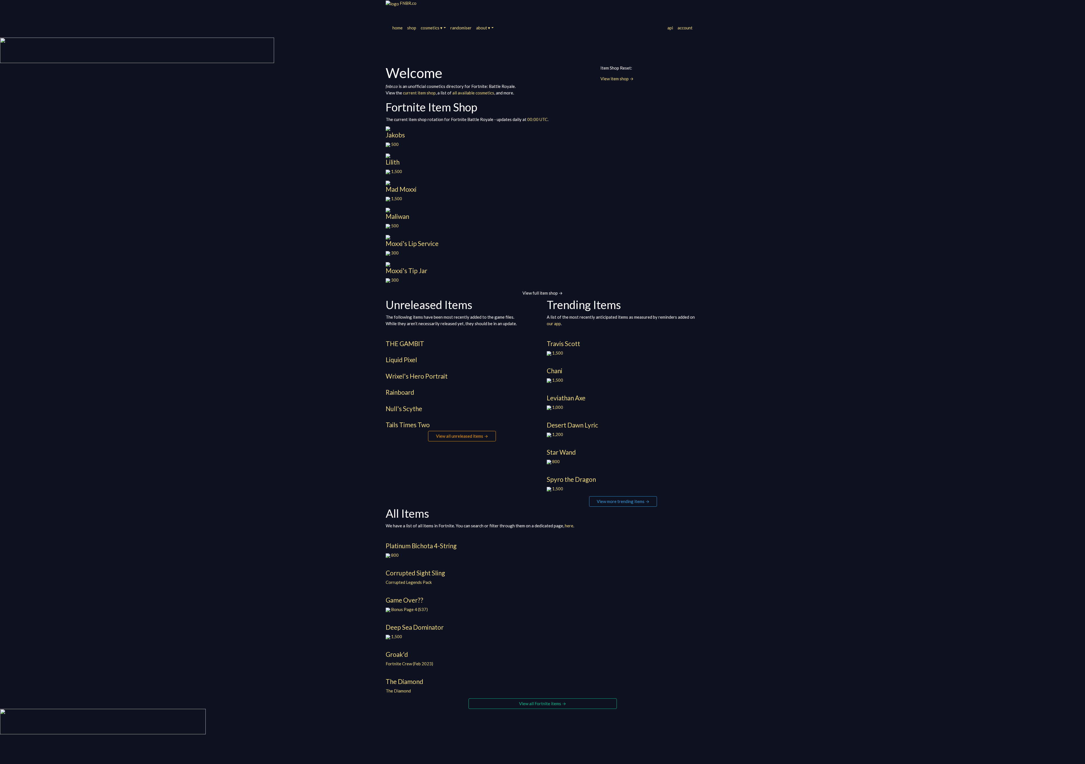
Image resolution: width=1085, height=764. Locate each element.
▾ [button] (431, 27)
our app (554, 323)
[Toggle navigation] (393, 12)
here (569, 525)
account (685, 27)
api (670, 27)
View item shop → (616, 78)
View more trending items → (623, 501)
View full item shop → (542, 292)
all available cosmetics (473, 92)
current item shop (419, 92)
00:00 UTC (537, 119)
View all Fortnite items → (542, 703)
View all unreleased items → (462, 436)
